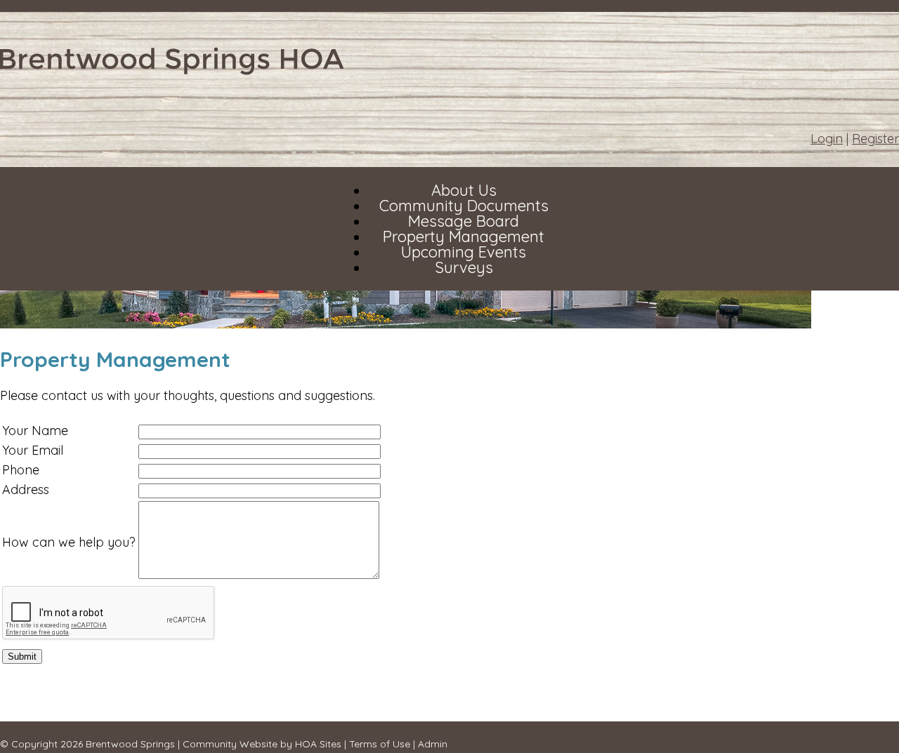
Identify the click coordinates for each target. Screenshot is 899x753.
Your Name (35, 430)
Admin (432, 744)
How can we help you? (69, 542)
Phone (20, 470)
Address (25, 489)
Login (827, 139)
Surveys (464, 267)
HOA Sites (318, 744)
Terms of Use (379, 744)
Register (875, 139)
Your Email (32, 450)
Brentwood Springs (130, 744)
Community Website (230, 744)
